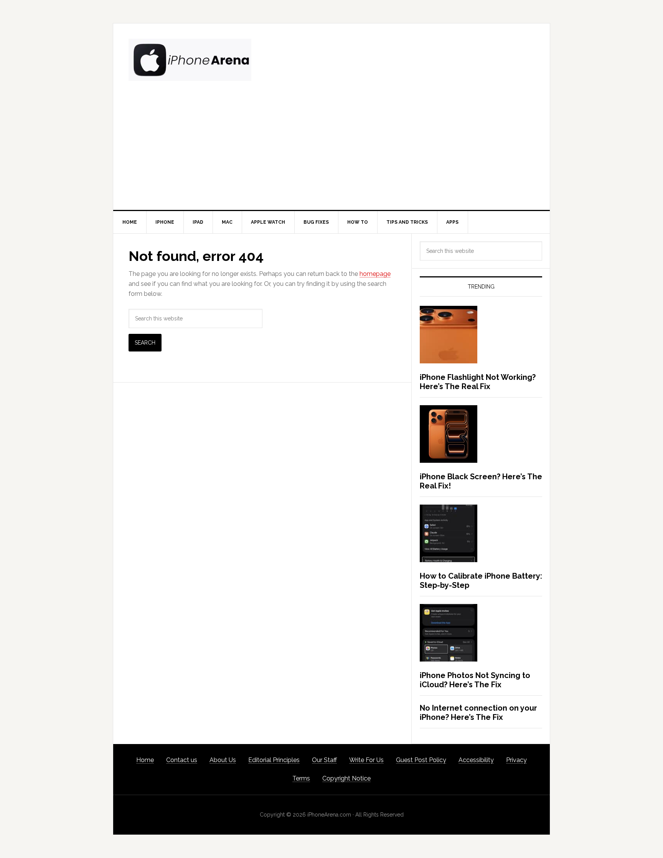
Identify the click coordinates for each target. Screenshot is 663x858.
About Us (222, 760)
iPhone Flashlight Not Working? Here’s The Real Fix (478, 382)
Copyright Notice (346, 778)
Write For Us (366, 760)
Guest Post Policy (421, 760)
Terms (301, 778)
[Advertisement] (331, 152)
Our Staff (324, 760)
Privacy (516, 760)
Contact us (181, 760)
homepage (375, 273)
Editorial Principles (274, 760)
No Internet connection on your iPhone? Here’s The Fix (478, 712)
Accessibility (476, 760)
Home (145, 760)
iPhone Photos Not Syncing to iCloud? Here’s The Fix (475, 680)
